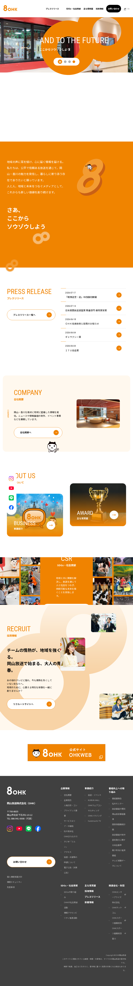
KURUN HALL (94, 800)
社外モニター (117, 803)
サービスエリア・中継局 (69, 823)
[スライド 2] (69, 61)
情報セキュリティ (14, 882)
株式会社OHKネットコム (117, 907)
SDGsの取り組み (70, 894)
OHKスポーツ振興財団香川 (117, 933)
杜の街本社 (68, 831)
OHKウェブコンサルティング (95, 808)
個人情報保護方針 (14, 876)
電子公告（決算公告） (70, 870)
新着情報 (89, 902)
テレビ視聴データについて (118, 863)
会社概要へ (25, 432)
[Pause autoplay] (60, 62)
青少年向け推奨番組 (118, 853)
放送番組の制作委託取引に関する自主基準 (118, 839)
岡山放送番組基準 (118, 816)
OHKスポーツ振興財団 (117, 920)
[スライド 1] (65, 61)
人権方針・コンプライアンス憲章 (70, 810)
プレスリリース (52, 8)
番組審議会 (117, 798)
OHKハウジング (95, 815)
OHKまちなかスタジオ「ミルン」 (71, 841)
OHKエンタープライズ (117, 894)
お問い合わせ (113, 8)
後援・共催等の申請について (70, 860)
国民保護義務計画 (118, 827)
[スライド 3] (74, 61)
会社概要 (68, 795)
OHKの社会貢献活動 (71, 905)
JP (125, 9)
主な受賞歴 (88, 8)
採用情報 (99, 8)
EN (128, 9)
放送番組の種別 (118, 808)
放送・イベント (94, 795)
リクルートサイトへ (23, 704)
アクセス (67, 851)
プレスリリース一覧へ (24, 314)
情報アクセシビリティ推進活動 (70, 915)
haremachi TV (94, 820)
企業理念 (68, 800)
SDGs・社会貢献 (73, 8)
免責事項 (11, 887)
